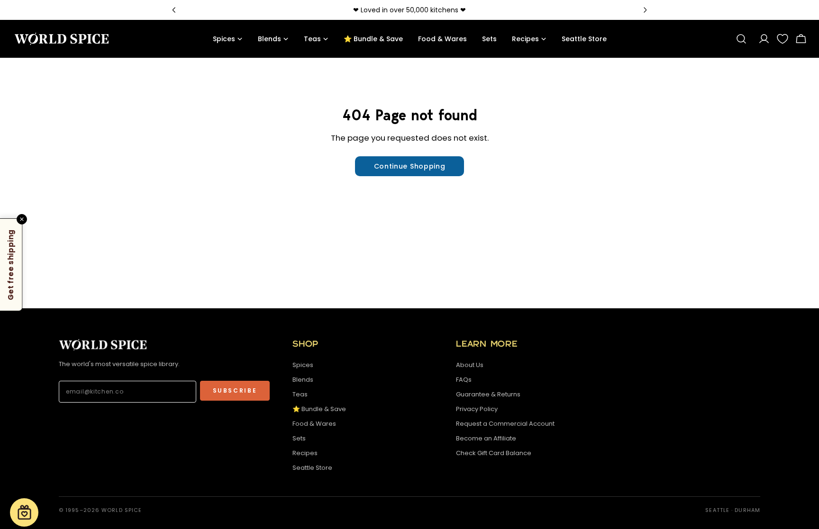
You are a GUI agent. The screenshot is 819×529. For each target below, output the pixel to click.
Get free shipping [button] (11, 264)
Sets (299, 438)
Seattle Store (312, 467)
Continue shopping (410, 166)
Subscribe (235, 390)
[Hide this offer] (22, 219)
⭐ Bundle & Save (319, 408)
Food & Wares (314, 423)
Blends (302, 379)
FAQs (464, 379)
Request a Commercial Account (505, 423)
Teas (300, 394)
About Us (469, 364)
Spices (302, 364)
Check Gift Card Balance (493, 452)
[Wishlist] (782, 39)
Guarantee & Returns (488, 394)
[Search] (741, 38)
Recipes (305, 452)
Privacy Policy (477, 408)
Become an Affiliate (486, 438)
